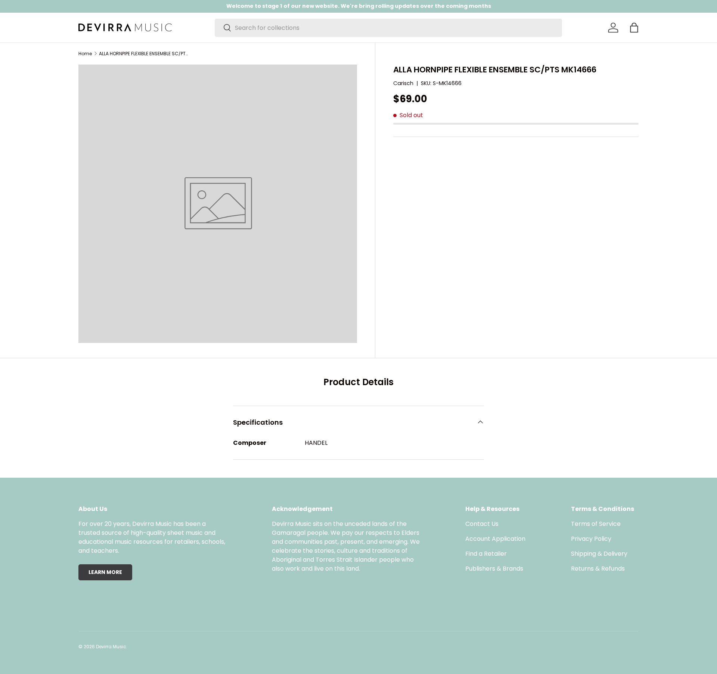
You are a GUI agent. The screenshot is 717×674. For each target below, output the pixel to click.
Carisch (403, 83)
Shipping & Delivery (599, 553)
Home (85, 54)
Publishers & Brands (494, 568)
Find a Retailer (486, 553)
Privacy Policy (591, 538)
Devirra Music (111, 646)
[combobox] (388, 28)
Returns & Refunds (598, 568)
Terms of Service (596, 523)
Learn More (105, 572)
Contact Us (482, 523)
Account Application (495, 538)
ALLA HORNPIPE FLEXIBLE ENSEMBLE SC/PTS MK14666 (144, 54)
